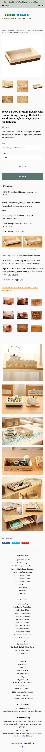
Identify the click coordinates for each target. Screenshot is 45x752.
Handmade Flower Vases (22, 635)
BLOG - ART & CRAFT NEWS (22, 683)
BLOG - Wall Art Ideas (22, 689)
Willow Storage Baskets (22, 616)
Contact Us (22, 667)
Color (4, 153)
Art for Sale (22, 594)
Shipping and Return (22, 673)
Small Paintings (22, 563)
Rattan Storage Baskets (22, 613)
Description (8, 186)
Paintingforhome (28, 743)
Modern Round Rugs (22, 610)
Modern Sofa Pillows (22, 622)
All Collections (23, 653)
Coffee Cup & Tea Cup (22, 631)
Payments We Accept (22, 670)
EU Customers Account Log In (23, 698)
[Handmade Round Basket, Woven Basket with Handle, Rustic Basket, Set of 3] (8, 332)
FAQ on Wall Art (22, 680)
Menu (6, 5)
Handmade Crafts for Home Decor (22, 647)
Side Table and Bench (22, 625)
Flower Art (22, 590)
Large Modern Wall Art (22, 560)
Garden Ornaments (22, 628)
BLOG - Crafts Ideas (22, 686)
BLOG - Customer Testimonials (22, 692)
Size (3, 143)
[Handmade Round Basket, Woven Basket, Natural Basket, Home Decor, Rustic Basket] (36, 319)
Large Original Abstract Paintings (22, 569)
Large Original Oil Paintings (22, 572)
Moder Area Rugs (22, 604)
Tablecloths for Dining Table (22, 638)
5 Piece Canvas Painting (22, 581)
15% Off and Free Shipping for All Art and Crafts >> (20, 193)
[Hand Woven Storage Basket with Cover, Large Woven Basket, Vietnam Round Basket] (8, 318)
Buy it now (22, 176)
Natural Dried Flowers (22, 650)
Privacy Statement (22, 695)
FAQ (22, 677)
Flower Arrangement (22, 641)
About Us (22, 661)
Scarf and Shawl (22, 644)
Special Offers (22, 664)
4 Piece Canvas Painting (22, 578)
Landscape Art (22, 587)
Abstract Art (22, 584)
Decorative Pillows (22, 619)
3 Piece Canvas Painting (22, 575)
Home (3, 30)
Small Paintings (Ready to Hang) (22, 566)
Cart (42, 6)
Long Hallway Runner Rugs (22, 607)
